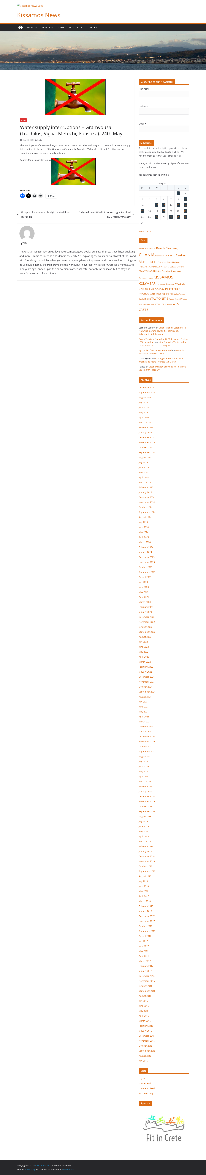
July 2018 (143, 881)
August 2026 (145, 397)
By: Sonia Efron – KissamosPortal (155, 350)
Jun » (148, 231)
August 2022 (145, 636)
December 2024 (147, 497)
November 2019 (147, 801)
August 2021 (145, 696)
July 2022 (143, 641)
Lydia (39, 140)
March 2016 (145, 1020)
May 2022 (143, 651)
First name (144, 88)
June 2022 (144, 646)
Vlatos (178, 298)
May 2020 (143, 771)
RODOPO (165, 294)
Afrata (141, 248)
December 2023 (147, 557)
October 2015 (145, 1045)
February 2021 (146, 726)
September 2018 (147, 871)
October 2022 (145, 626)
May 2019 (143, 831)
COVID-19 (170, 255)
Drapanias (162, 262)
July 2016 (143, 1000)
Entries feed (145, 1083)
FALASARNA (145, 266)
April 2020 (144, 776)
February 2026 (146, 427)
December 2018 (147, 856)
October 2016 (145, 985)
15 (178, 205)
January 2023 (145, 611)
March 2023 (145, 601)
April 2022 (144, 656)
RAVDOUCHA (145, 294)
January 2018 (145, 911)
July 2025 (143, 462)
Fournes (166, 267)
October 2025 (145, 447)
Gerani (180, 266)
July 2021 (143, 701)
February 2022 (146, 666)
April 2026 (144, 417)
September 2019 (147, 811)
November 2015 (147, 1040)
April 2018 (144, 896)
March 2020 (145, 781)
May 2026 (143, 412)
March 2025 (145, 482)
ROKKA (173, 294)
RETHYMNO (156, 294)
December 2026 (147, 387)
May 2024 (143, 532)
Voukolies (146, 304)
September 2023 (147, 572)
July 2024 (143, 522)
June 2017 (144, 946)
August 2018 (145, 876)
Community (159, 256)
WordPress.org (146, 1093)
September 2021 (147, 691)
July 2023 (143, 582)
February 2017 (146, 966)
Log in (142, 1078)
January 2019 (145, 851)
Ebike (169, 262)
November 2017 (147, 921)
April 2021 (144, 716)
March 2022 (145, 661)
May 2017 (143, 951)
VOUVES (168, 304)
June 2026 (144, 407)
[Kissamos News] (20, 27)
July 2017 (143, 941)
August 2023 (145, 577)
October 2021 (145, 686)
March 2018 (145, 901)
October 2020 (145, 746)
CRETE (153, 262)
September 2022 (147, 631)
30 (185, 216)
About (30, 27)
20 (164, 211)
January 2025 (145, 492)
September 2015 (147, 1050)
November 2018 (147, 861)
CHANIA (147, 255)
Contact (92, 27)
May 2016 (143, 1010)
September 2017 (147, 931)
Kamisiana (143, 278)
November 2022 (147, 621)
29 (178, 216)
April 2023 (144, 597)
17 (142, 211)
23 (185, 211)
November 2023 (147, 562)
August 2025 (145, 457)
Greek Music (167, 271)
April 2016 (144, 1015)
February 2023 (146, 606)
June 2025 (144, 467)
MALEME (180, 283)
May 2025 (143, 472)
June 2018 (144, 886)
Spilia (148, 298)
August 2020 (145, 756)
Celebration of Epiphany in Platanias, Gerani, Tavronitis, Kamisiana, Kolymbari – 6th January (162, 330)
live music (170, 284)
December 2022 (147, 616)
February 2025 (146, 487)
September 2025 (147, 452)
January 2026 (145, 432)
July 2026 (143, 402)
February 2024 (146, 547)
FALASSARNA (156, 266)
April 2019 (144, 836)
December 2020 (147, 736)
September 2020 (147, 751)
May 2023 (143, 592)
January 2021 (145, 731)
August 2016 (145, 995)
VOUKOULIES (157, 304)
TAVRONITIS (159, 298)
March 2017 (145, 961)
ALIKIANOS (150, 248)
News (61, 27)
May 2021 (143, 711)
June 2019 (144, 826)
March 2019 (145, 841)
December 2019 (147, 796)
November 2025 (147, 442)
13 (164, 205)
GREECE (156, 271)
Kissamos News (38, 15)
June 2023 (144, 587)
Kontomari (161, 284)
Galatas (173, 266)
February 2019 (146, 846)
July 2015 (143, 1060)
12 (156, 205)
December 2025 (147, 437)
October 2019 (145, 806)
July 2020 (143, 761)
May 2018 (143, 891)
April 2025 (144, 477)
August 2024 (145, 517)
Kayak (150, 278)
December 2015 (147, 1035)
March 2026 (145, 422)
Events (46, 27)
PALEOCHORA (157, 289)
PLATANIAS (172, 289)
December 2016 (147, 975)
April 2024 (144, 537)
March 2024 (145, 542)
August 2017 (145, 936)
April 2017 (144, 956)
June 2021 (144, 706)
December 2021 (147, 676)
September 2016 (147, 990)
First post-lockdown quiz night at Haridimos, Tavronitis (46, 214)
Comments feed (147, 1088)
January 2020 (145, 791)
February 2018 (146, 906)
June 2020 (144, 766)
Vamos (171, 299)
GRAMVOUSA (145, 271)
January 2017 (145, 970)
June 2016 (144, 1005)
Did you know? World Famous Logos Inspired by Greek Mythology (105, 214)
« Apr (141, 231)
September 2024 (147, 512)
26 (156, 216)
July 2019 (143, 821)
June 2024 (144, 527)
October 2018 (145, 866)
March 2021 (145, 721)
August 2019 (145, 816)
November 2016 (147, 980)
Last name (144, 106)
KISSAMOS (163, 277)
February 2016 (146, 1025)
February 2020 (146, 786)
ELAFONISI (176, 262)
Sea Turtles (180, 294)
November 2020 (147, 741)
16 (185, 205)
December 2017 (147, 916)
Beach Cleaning (166, 248)
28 (171, 216)
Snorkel (142, 299)
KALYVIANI (177, 271)
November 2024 (147, 502)
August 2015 (145, 1055)
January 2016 (145, 1030)
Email (142, 123)
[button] (35, 27)
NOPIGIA (143, 289)
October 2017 (145, 926)
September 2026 (147, 392)
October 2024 (145, 507)
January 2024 (145, 552)
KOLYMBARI (147, 283)
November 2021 (147, 681)
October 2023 (145, 567)
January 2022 (145, 671)
